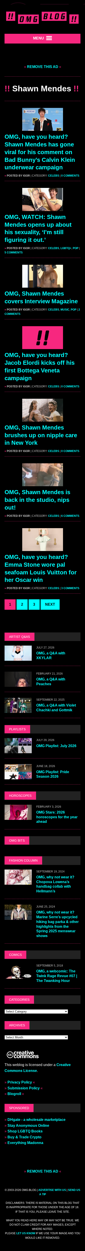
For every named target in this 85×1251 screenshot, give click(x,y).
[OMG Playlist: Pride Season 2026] (18, 776)
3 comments (70, 588)
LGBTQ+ (66, 248)
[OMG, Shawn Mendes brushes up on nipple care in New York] (42, 418)
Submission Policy (23, 1088)
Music (65, 309)
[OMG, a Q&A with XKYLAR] (18, 658)
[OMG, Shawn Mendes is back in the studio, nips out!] (42, 483)
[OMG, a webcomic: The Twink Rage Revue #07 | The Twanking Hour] (18, 976)
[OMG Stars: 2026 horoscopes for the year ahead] (18, 817)
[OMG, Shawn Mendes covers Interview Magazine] (42, 285)
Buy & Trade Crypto (24, 1137)
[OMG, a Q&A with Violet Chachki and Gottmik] (18, 710)
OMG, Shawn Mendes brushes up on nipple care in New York (41, 435)
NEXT (50, 604)
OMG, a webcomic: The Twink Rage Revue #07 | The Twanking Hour (56, 976)
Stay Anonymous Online (28, 1125)
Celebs (53, 175)
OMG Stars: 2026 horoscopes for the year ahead (57, 817)
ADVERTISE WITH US (52, 1190)
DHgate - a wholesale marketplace (36, 1120)
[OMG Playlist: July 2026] (18, 750)
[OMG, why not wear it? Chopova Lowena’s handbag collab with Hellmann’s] (18, 882)
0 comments (70, 175)
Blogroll (14, 1094)
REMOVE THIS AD (42, 67)
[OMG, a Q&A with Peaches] (18, 684)
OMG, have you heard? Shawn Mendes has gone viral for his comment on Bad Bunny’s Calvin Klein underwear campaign (40, 152)
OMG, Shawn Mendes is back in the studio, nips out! (37, 500)
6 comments (70, 515)
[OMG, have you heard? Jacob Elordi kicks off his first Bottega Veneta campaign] (42, 346)
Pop (75, 248)
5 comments (14, 252)
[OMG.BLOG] (42, 17)
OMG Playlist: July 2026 (56, 746)
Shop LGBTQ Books (25, 1131)
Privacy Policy (19, 1082)
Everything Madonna (25, 1143)
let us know (25, 1233)
